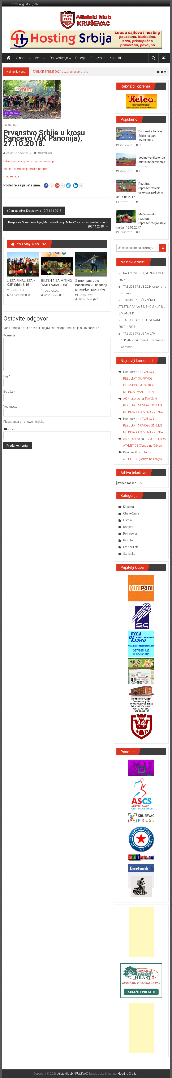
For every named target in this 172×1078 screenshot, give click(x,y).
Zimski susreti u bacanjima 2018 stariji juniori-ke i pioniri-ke (91, 285)
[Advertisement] (141, 932)
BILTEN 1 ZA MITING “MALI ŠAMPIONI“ (56, 283)
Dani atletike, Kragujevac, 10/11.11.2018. (35, 210)
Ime (6, 376)
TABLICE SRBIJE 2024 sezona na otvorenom (62, 71)
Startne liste (11, 112)
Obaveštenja (59, 58)
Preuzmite (97, 58)
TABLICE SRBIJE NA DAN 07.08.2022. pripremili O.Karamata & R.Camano (142, 340)
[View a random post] (163, 58)
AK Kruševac (17, 294)
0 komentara (45, 152)
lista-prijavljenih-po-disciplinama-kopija (29, 161)
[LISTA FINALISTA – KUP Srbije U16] (23, 264)
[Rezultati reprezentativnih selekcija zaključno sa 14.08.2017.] (126, 185)
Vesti (38, 58)
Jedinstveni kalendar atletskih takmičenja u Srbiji (152, 162)
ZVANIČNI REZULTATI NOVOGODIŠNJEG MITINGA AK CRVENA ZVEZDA (143, 405)
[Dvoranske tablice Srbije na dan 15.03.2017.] (126, 133)
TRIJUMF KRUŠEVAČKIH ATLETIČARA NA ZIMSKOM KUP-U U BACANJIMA (142, 306)
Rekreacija (130, 533)
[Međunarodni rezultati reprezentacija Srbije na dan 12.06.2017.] (126, 216)
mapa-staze (11, 176)
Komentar (10, 335)
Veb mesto (10, 406)
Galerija (80, 58)
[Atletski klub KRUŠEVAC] (86, 20)
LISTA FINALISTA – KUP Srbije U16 (21, 283)
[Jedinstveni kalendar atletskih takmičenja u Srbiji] (126, 159)
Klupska (128, 506)
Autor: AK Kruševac (17, 152)
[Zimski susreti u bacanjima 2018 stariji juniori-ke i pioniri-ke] (91, 264)
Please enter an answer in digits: (24, 421)
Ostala (127, 520)
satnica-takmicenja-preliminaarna (25, 169)
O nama (21, 58)
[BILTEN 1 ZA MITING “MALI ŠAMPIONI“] (57, 264)
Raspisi (128, 527)
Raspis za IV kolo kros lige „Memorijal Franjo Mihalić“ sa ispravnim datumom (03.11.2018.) (58, 224)
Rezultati (128, 540)
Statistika (129, 553)
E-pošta (9, 391)
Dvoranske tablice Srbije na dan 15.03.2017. (150, 136)
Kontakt (115, 58)
